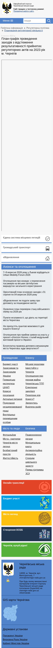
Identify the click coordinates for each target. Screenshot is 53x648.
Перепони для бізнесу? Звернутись (32, 399)
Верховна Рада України (15, 639)
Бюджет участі (10, 364)
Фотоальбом (9, 435)
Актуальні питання (12, 399)
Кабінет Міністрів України (16, 643)
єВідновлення (11, 257)
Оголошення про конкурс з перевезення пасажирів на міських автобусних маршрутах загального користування (24, 283)
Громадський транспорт (17, 247)
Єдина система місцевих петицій (21, 237)
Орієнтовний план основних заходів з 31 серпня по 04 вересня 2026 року (24, 293)
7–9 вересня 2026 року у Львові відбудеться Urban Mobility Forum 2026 (26, 273)
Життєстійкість (10, 458)
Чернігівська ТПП (34, 383)
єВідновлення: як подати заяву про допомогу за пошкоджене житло (21, 301)
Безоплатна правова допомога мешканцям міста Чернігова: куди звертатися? (25, 347)
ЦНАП (6, 387)
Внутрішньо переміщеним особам (10, 418)
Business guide (33, 407)
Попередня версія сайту (23, 11)
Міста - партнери (11, 439)
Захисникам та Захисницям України (10, 372)
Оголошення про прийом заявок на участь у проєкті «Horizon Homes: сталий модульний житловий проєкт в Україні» (26, 337)
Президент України (13, 635)
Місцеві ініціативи (34, 364)
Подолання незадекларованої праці (12, 407)
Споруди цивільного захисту (31, 462)
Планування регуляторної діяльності (23, 30)
